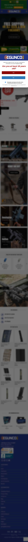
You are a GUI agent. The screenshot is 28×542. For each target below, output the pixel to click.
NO (13, 77)
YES (13, 72)
